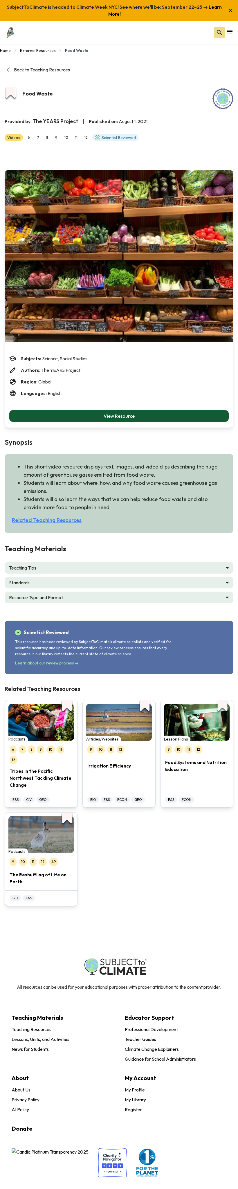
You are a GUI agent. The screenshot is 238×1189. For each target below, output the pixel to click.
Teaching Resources (31, 1029)
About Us (21, 1090)
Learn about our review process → (47, 663)
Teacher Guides (140, 1039)
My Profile (135, 1090)
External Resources (38, 50)
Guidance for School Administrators (160, 1059)
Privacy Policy (25, 1099)
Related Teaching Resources (47, 520)
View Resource (119, 416)
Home (5, 50)
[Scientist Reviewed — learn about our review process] (222, 98)
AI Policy (20, 1109)
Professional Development (151, 1029)
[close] (230, 10)
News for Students (30, 1049)
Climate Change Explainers (152, 1049)
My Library (135, 1099)
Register (133, 1109)
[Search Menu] (219, 32)
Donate (22, 1128)
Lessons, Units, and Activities (40, 1039)
